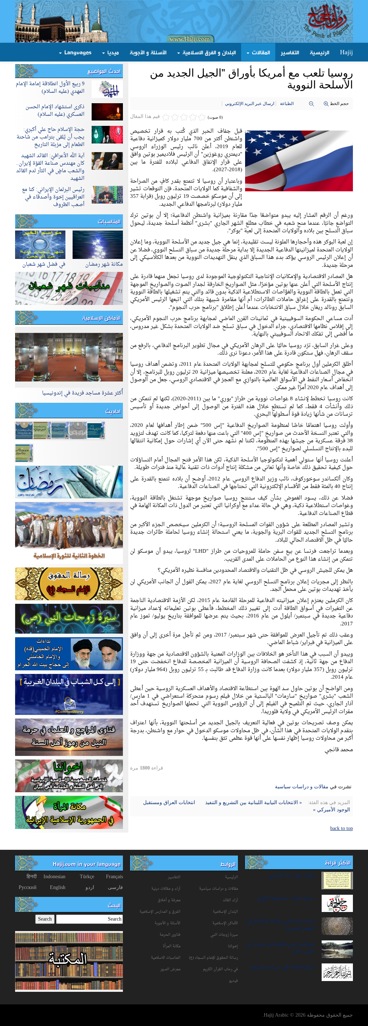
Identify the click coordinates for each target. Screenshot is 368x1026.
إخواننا (233, 946)
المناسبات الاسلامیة (165, 957)
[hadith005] (24, 452)
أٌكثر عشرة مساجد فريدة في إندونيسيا (82, 393)
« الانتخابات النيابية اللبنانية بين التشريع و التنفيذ (253, 802)
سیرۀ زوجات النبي (224, 934)
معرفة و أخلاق (169, 900)
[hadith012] (24, 430)
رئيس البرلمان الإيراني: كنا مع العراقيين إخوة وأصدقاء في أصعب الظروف (53, 197)
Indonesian (54, 876)
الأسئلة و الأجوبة (148, 52)
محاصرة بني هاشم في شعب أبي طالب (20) (280, 948)
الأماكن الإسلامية (101, 317)
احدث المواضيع (103, 71)
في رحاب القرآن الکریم (220, 969)
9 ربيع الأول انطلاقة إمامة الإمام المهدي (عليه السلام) (50, 87)
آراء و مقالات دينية (165, 888)
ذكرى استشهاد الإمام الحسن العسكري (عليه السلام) (55, 110)
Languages (77, 52)
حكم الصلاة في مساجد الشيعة (282, 967)
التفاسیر (174, 877)
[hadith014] (78, 430)
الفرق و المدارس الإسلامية (159, 911)
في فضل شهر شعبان (43, 264)
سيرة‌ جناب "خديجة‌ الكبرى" (284, 898)
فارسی (115, 887)
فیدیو (233, 980)
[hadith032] (60, 430)
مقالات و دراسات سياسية (301, 786)
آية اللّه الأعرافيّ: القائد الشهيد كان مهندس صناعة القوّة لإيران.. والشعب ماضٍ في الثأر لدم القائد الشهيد (50, 167)
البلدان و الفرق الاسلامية (208, 52)
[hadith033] (42, 430)
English (57, 887)
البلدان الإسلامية (225, 911)
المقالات (260, 52)
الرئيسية (319, 52)
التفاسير (290, 52)
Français (114, 876)
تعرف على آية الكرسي (291, 875)
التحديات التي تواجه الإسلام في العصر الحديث (280, 925)
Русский (28, 887)
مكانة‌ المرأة (171, 946)
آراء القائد (230, 900)
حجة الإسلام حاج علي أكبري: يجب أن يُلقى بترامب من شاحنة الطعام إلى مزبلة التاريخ (50, 137)
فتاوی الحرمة (170, 934)
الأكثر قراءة (337, 862)
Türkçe (87, 876)
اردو (90, 887)
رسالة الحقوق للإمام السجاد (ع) (213, 957)
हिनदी (32, 876)
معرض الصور (170, 969)
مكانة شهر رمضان (104, 264)
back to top (341, 828)
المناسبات (109, 221)
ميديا (112, 52)
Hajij (346, 52)
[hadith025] (96, 430)
